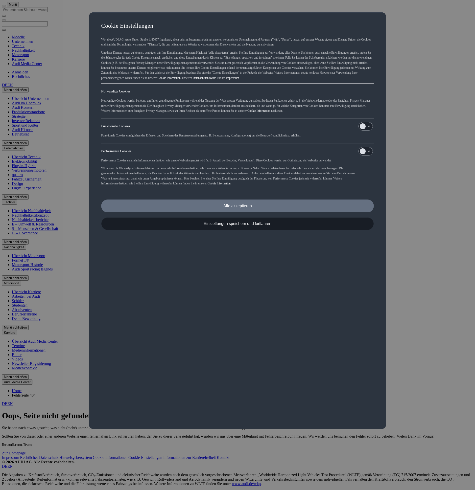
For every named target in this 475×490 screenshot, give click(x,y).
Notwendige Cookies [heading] (115, 91)
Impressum (232, 78)
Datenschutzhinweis (204, 78)
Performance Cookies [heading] (116, 151)
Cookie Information (169, 78)
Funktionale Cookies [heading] (115, 126)
